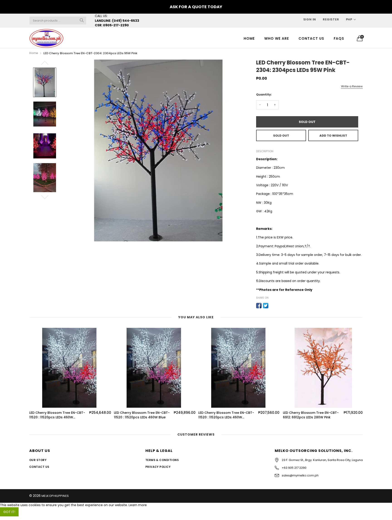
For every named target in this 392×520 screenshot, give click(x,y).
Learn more (138, 505)
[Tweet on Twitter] (265, 305)
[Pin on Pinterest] (272, 305)
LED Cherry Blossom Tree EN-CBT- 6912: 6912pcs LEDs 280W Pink (271, 415)
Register (331, 19)
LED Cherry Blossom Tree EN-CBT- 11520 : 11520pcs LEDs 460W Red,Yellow (186, 415)
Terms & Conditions (162, 460)
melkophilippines (55, 496)
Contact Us (311, 38)
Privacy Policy (158, 467)
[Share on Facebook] (259, 305)
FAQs (339, 38)
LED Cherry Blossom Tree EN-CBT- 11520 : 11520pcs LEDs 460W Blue (102, 415)
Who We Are (276, 38)
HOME (249, 38)
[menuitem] (249, 38)
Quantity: (264, 94)
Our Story (38, 460)
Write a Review (352, 86)
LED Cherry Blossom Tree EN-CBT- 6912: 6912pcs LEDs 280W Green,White (355, 415)
